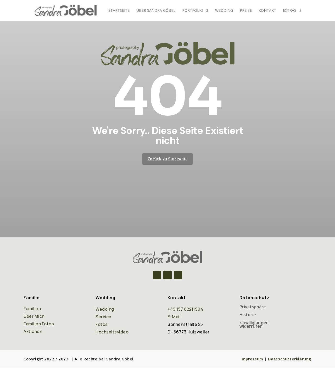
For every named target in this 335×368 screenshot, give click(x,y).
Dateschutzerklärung (289, 358)
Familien (32, 308)
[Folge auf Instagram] (167, 275)
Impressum (252, 358)
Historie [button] (247, 315)
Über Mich (34, 316)
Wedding (224, 11)
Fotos (102, 324)
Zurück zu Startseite (167, 159)
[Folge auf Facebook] (157, 275)
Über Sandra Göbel (155, 11)
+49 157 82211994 (185, 309)
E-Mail (174, 317)
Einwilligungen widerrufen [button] (254, 325)
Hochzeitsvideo (112, 332)
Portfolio (192, 11)
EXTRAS (289, 11)
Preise (246, 11)
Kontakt (267, 11)
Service (103, 317)
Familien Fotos (39, 324)
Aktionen (33, 331)
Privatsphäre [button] (252, 307)
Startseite (119, 11)
